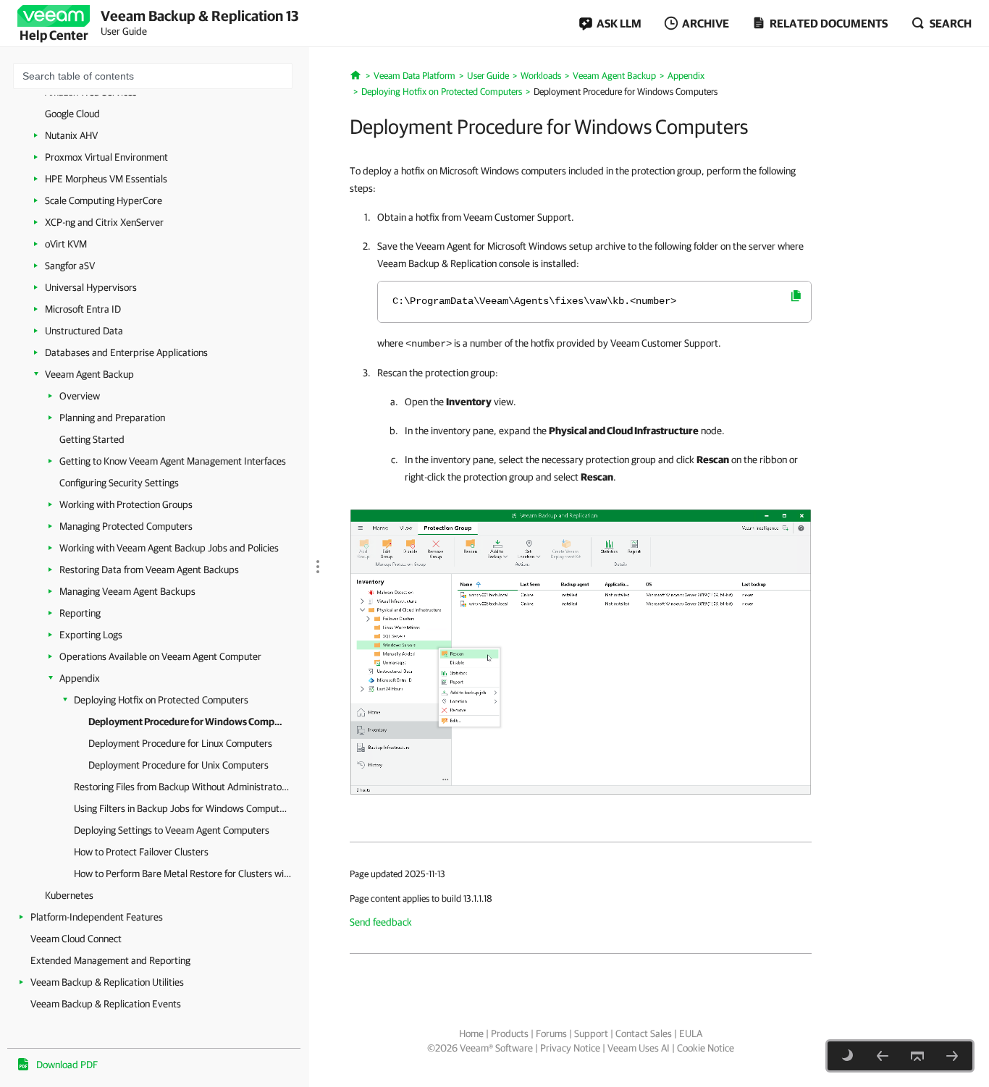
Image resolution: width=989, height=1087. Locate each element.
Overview (79, 396)
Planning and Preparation (112, 417)
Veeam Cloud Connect (76, 938)
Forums (551, 1033)
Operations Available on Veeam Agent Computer (160, 656)
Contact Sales (643, 1033)
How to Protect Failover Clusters (141, 852)
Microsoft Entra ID (83, 309)
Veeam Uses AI (638, 1048)
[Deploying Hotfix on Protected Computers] (882, 1056)
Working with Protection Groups (126, 504)
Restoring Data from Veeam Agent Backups (149, 569)
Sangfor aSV (70, 265)
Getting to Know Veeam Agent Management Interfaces (172, 461)
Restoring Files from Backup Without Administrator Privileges (182, 786)
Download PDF (67, 1064)
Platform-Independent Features (96, 917)
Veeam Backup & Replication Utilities (107, 982)
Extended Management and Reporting (110, 960)
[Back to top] (917, 1056)
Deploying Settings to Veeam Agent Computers (171, 830)
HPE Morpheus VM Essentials (106, 179)
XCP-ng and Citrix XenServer (104, 222)
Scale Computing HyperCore (103, 200)
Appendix (79, 678)
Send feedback (381, 922)
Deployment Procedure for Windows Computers (187, 721)
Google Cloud (72, 113)
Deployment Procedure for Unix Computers (178, 765)
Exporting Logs (90, 634)
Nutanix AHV (71, 135)
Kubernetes (69, 895)
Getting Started (92, 439)
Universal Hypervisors (91, 287)
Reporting (80, 613)
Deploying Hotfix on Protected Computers (161, 700)
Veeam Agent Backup (89, 374)
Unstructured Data (84, 331)
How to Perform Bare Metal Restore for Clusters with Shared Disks (182, 873)
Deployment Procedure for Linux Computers (180, 743)
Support (591, 1033)
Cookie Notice (705, 1048)
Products (510, 1033)
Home (471, 1033)
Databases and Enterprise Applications (126, 352)
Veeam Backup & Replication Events (105, 1004)
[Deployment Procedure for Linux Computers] (952, 1056)
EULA (690, 1033)
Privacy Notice (570, 1048)
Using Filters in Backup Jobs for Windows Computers (182, 808)
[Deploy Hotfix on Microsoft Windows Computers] (581, 650)
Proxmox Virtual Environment (106, 157)
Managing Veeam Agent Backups (127, 591)
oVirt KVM (66, 244)
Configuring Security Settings (119, 482)
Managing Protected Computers (126, 526)
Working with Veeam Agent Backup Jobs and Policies (169, 548)
